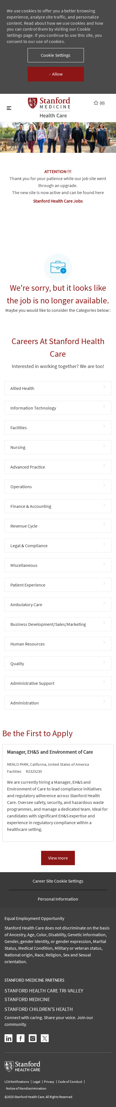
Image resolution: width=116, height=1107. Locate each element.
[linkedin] (8, 1038)
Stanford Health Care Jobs (58, 201)
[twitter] (45, 1038)
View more (58, 858)
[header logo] (49, 107)
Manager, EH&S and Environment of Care (50, 752)
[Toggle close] (9, 108)
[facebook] (20, 1038)
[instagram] (33, 1038)
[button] (56, 55)
